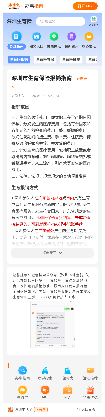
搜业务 (50, 21)
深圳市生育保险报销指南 (41, 78)
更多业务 (93, 25)
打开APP (85, 6)
